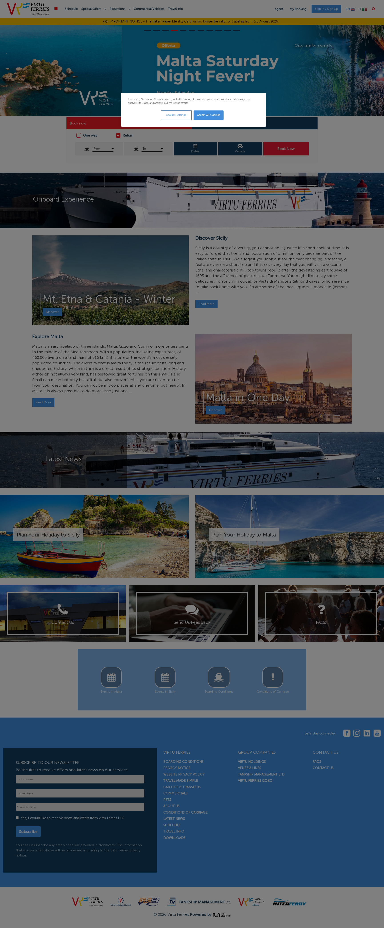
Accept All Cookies (208, 114)
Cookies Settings (176, 114)
